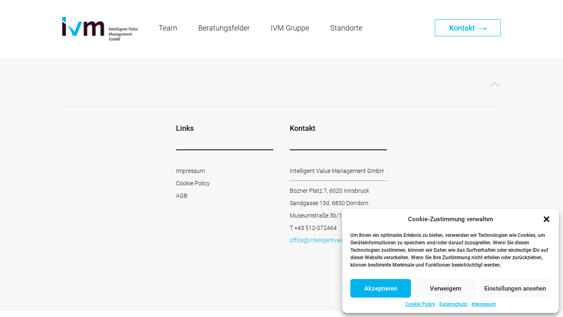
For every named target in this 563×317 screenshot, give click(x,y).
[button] (546, 219)
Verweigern (445, 288)
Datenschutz (453, 304)
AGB (182, 195)
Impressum (484, 304)
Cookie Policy (420, 304)
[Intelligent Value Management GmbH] (100, 29)
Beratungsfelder (224, 28)
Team (168, 28)
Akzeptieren (380, 288)
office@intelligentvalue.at (322, 240)
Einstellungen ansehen (515, 288)
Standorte (346, 28)
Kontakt (462, 28)
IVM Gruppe (290, 28)
